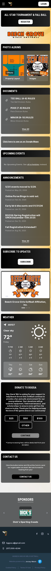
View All (25, 129)
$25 (11, 416)
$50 (25, 416)
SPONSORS (25, 497)
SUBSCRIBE (25, 261)
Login (44, 4)
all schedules (33, 164)
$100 (40, 416)
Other (25, 423)
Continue (25, 433)
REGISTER (25, 21)
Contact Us (26, 474)
